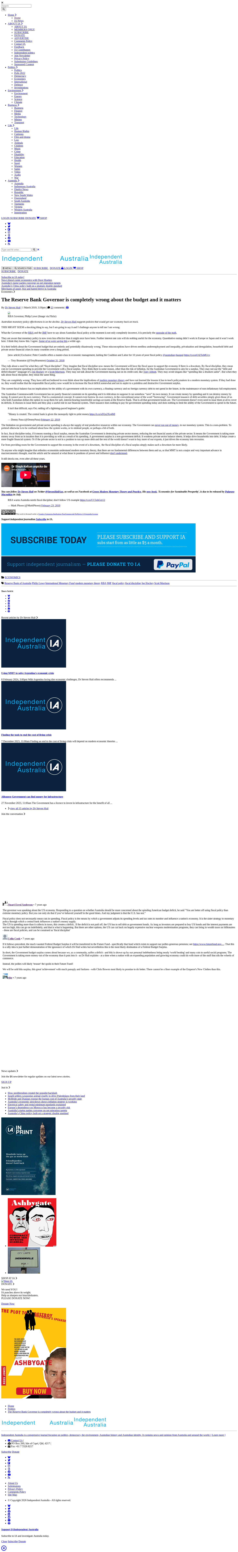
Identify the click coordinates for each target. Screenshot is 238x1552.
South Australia (22, 201)
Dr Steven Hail (12, 307)
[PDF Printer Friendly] (67, 307)
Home (11, 15)
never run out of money (167, 425)
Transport (19, 122)
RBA (31, 332)
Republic (18, 192)
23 (52, 307)
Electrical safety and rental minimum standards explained (37, 1104)
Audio (17, 174)
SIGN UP (6, 1082)
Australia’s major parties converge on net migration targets (31, 283)
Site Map (12, 1494)
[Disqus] (119, 939)
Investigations (21, 87)
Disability (19, 154)
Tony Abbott (149, 371)
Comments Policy (23, 41)
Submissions (14, 1486)
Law (16, 140)
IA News (18, 20)
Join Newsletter (22, 55)
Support (19, 1529)
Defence (18, 84)
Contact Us (16, 1440)
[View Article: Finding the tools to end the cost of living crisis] (33, 728)
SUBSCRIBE (21, 32)
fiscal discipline (133, 583)
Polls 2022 (19, 73)
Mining (18, 119)
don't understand (118, 453)
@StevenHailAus (54, 491)
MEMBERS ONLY (24, 29)
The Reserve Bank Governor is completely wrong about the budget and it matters (49, 1411)
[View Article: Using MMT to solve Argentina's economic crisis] (33, 666)
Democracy (20, 76)
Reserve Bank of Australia (18, 583)
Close (4, 1541)
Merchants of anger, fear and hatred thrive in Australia (28, 288)
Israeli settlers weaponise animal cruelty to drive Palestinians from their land (46, 1096)
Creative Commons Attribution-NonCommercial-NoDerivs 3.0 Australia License (68, 514)
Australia (13, 180)
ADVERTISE (21, 38)
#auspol (179, 355)
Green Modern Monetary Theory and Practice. (117, 491)
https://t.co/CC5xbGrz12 (92, 500)
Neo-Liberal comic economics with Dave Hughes (26, 280)
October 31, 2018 (55, 360)
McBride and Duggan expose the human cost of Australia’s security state (45, 1098)
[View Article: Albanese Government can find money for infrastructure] (33, 790)
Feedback (19, 47)
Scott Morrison (57, 371)
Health (17, 160)
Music (17, 148)
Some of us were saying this (53, 341)
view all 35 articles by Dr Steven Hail (29, 808)
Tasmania (19, 203)
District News (21, 189)
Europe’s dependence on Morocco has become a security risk (39, 1107)
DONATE (19, 35)
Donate (15, 1451)
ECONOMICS (12, 577)
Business (12, 105)
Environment (15, 90)
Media (17, 113)
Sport (17, 163)
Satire (17, 169)
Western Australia (23, 209)
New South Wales (23, 195)
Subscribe (41, 519)
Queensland (20, 198)
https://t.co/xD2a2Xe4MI (102, 414)
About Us (13, 1483)
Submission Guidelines (26, 61)
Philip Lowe (38, 583)
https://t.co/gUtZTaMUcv (197, 355)
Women (18, 166)
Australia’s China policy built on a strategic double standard (31, 286)
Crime (17, 151)
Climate (18, 102)
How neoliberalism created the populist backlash (32, 1093)
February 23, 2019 (50, 505)
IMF (44, 332)
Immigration (20, 212)
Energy (18, 96)
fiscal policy (118, 583)
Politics (12, 67)
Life (10, 125)
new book (152, 491)
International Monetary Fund (60, 583)
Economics (20, 79)
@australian (169, 355)
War (16, 177)
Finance (18, 110)
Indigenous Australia (24, 186)
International (20, 81)
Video (17, 172)
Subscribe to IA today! (12, 277)
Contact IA (20, 44)
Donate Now (8, 1303)
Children (18, 145)
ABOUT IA (14, 23)
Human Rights (21, 131)
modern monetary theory (112, 380)
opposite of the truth (166, 332)
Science (18, 99)
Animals (18, 142)
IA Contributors (22, 49)
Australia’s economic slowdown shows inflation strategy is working (42, 1101)
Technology (20, 116)
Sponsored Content (24, 64)
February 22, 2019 (50, 419)
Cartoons (18, 134)
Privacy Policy (21, 58)
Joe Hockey (38, 371)
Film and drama (22, 137)
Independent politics (24, 52)
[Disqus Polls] (119, 855)
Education (19, 157)
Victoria (18, 206)
